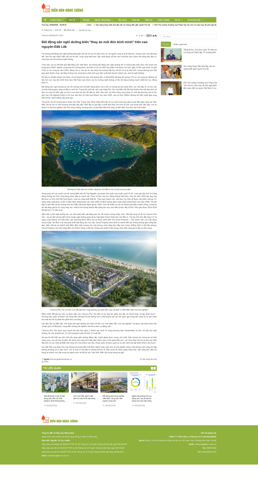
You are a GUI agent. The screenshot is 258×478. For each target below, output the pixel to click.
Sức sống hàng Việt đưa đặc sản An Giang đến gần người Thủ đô (107, 25)
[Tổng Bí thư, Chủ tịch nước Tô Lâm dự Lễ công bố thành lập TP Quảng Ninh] (171, 55)
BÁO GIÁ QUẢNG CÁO (207, 452)
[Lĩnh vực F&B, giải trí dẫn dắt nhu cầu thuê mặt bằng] (84, 382)
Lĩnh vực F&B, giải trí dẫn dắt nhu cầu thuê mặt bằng (84, 397)
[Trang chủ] (62, 8)
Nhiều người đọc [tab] (180, 44)
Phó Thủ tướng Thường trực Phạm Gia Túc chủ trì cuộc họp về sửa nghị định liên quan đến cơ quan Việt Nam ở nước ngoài (189, 25)
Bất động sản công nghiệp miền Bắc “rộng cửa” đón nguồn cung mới (113, 398)
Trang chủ (47, 30)
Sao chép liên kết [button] (149, 359)
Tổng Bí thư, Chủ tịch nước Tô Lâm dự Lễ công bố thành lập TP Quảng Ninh (200, 50)
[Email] (150, 35)
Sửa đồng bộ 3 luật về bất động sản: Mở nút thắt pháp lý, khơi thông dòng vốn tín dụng (54, 398)
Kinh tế (58, 30)
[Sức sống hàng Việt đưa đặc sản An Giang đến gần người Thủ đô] (171, 71)
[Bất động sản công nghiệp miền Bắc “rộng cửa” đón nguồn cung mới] (113, 382)
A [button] (137, 36)
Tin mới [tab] (166, 44)
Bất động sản (69, 30)
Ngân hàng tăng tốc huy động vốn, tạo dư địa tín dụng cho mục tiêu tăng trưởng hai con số (142, 398)
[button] (147, 35)
